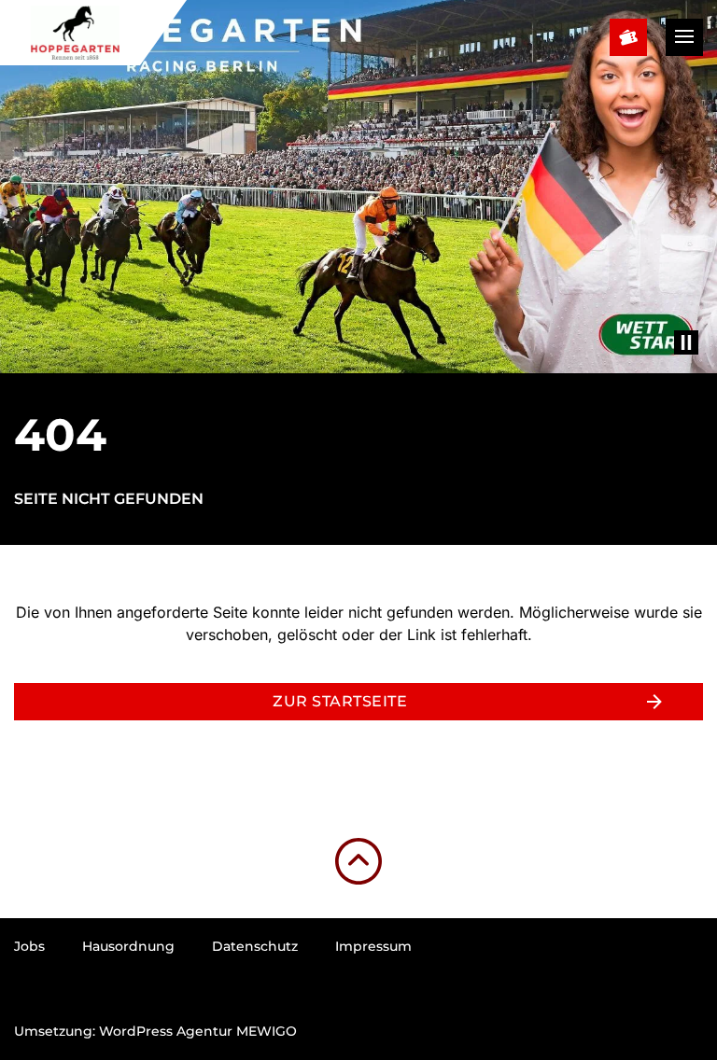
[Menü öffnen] (684, 37)
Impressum (373, 946)
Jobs (29, 946)
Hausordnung (128, 946)
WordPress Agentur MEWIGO (198, 1031)
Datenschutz (255, 946)
